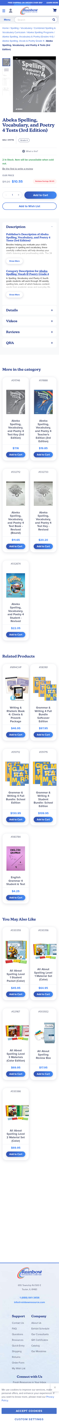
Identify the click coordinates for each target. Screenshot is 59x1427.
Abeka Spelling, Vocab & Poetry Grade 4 (23, 41)
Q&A (10, 343)
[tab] (29, 226)
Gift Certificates (39, 1340)
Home (5, 28)
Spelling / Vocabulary (21, 28)
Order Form (18, 1362)
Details (12, 310)
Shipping (17, 1351)
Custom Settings (29, 1419)
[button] (7, 71)
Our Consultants (40, 1334)
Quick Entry (18, 1345)
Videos (11, 321)
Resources (17, 1340)
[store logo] (29, 10)
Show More (14, 261)
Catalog (35, 1345)
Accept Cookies (29, 1411)
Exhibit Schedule (40, 1328)
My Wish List (18, 1368)
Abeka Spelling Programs (40, 32)
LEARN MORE (52, 2)
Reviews (13, 332)
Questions (17, 1334)
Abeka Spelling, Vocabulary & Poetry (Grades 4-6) (27, 36)
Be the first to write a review (17, 168)
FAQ (14, 1328)
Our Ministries (38, 1351)
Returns (16, 1357)
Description (15, 227)
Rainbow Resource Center (29, 1273)
